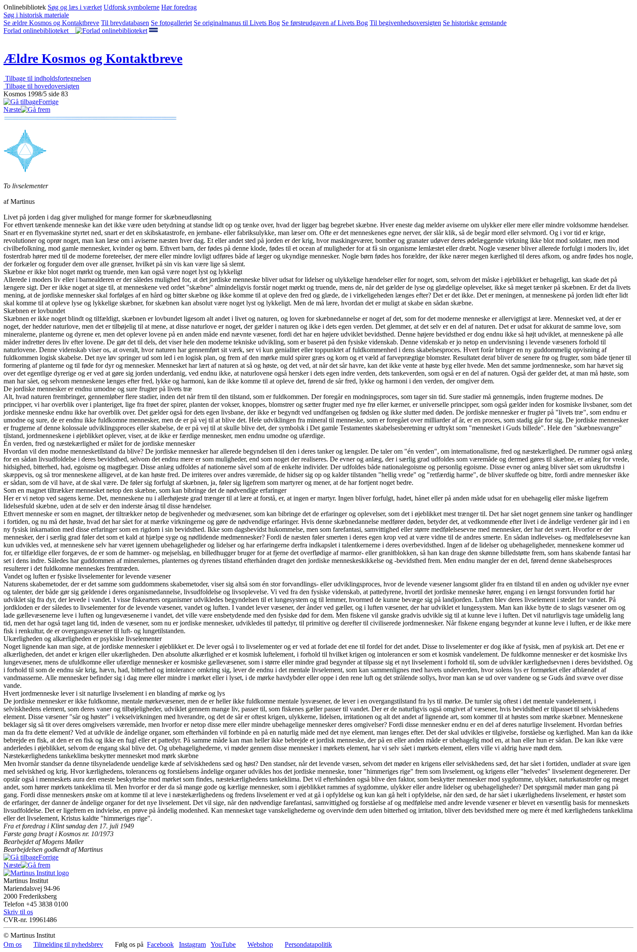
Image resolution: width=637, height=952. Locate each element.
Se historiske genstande (475, 22)
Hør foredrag (179, 7)
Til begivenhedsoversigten (405, 22)
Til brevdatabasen (125, 22)
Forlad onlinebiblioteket (39, 30)
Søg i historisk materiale (36, 15)
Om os (12, 944)
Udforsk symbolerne (131, 7)
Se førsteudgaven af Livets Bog (325, 22)
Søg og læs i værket (75, 7)
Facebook (160, 944)
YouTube (223, 944)
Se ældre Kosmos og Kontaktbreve (51, 22)
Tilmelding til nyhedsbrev (68, 944)
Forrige (48, 101)
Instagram (192, 944)
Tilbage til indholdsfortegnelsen (47, 78)
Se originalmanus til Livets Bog (237, 22)
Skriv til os (18, 912)
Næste (12, 109)
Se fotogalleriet (171, 22)
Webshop (260, 944)
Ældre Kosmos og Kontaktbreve (92, 58)
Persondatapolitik (308, 944)
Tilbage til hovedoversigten (41, 86)
